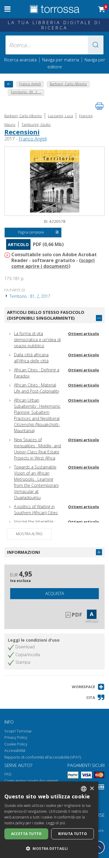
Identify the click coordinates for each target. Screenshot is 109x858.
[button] (95, 44)
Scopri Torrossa (17, 731)
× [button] (92, 788)
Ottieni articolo (83, 333)
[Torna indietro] (8, 84)
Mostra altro (29, 533)
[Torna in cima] (98, 847)
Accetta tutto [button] (26, 833)
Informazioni (23, 552)
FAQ (7, 774)
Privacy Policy (15, 737)
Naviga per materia (60, 60)
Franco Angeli (33, 139)
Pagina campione (31, 232)
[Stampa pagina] (99, 106)
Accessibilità (14, 750)
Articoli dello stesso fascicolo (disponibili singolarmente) (45, 315)
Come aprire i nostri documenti (31, 780)
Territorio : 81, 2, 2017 (29, 296)
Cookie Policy (15, 744)
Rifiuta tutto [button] (72, 833)
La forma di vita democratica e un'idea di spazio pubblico (37, 339)
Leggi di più (55, 822)
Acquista (54, 593)
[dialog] (49, 820)
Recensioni (22, 131)
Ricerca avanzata (20, 60)
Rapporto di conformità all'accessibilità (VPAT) (42, 757)
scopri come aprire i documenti (53, 263)
